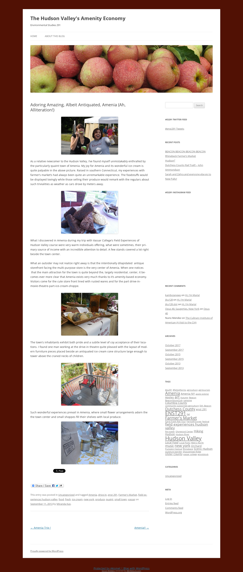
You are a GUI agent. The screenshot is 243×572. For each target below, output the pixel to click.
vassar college (190, 454)
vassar (131, 499)
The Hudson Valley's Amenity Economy (77, 18)
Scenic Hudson (203, 449)
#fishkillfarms (179, 390)
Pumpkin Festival (173, 449)
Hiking (198, 431)
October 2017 (172, 345)
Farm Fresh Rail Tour (175, 421)
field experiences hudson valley (186, 426)
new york (89, 499)
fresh (68, 499)
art (177, 397)
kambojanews (173, 295)
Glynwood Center (184, 431)
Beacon (192, 397)
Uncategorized (66, 494)
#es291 (168, 390)
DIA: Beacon (205, 405)
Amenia (92, 494)
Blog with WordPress (136, 568)
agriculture (192, 390)
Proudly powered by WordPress (46, 551)
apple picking (202, 394)
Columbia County (176, 403)
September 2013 (174, 368)
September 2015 (174, 359)
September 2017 (174, 349)
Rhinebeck (188, 449)
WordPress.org (173, 512)
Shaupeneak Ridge (192, 451)
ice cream (77, 499)
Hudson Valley (183, 438)
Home (33, 36)
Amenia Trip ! (40, 527)
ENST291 (175, 413)
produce (100, 499)
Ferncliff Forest (194, 421)
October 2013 (172, 363)
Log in (168, 498)
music (169, 446)
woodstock (203, 454)
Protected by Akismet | (108, 568)
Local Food (171, 442)
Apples (169, 397)
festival (205, 421)
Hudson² (170, 160)
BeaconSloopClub (174, 400)
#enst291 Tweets (174, 128)
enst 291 (112, 494)
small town (120, 499)
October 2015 (172, 354)
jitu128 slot (171, 304)
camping (187, 400)
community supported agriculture (182, 405)
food (61, 499)
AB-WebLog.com (134, 570)
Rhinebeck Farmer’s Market (180, 156)
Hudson (170, 434)
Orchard (196, 446)
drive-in (102, 494)
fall (188, 414)
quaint (109, 499)
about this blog (55, 36)
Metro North (197, 442)
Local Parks (184, 442)
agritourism (204, 390)
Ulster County (173, 454)
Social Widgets (108, 570)
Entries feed (171, 503)
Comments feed (174, 508)
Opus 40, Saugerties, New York (182, 308)
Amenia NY (188, 394)
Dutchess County (180, 408)
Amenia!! (141, 527)
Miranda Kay (64, 504)
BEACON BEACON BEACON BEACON (185, 151)
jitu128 (169, 299)
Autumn (184, 397)
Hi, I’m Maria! (192, 295)
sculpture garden (173, 451)
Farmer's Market (127, 494)
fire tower (170, 431)
